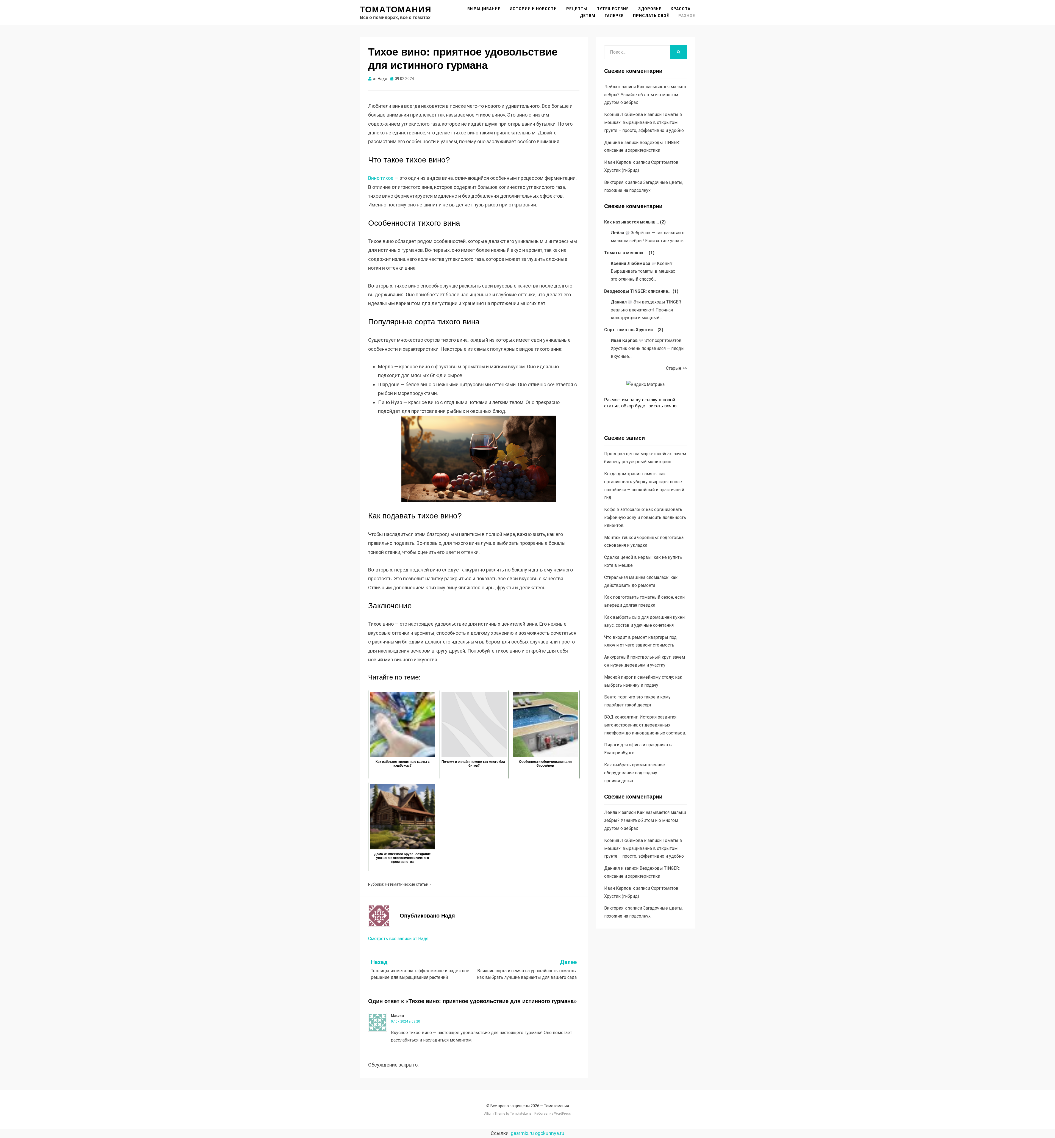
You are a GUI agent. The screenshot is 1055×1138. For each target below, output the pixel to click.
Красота (680, 9)
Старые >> (676, 368)
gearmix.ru (522, 1133)
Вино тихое (380, 178)
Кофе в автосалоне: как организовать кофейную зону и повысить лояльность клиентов (645, 517)
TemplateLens (521, 1113)
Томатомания (396, 9)
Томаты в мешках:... (626, 252)
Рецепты (576, 9)
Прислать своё (651, 15)
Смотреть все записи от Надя (398, 938)
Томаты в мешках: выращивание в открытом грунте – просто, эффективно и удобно (644, 122)
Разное (686, 15)
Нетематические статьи (406, 884)
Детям (587, 15)
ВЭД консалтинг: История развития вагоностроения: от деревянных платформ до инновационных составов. (645, 725)
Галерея (614, 15)
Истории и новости (533, 9)
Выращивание (483, 9)
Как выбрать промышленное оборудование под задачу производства (634, 772)
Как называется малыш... (631, 222)
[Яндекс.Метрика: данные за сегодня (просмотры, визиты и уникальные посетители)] (645, 385)
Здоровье (649, 9)
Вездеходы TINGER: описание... (637, 291)
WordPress (562, 1113)
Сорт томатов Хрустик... (630, 329)
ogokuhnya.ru (549, 1133)
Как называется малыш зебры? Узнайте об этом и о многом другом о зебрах (645, 94)
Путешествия (612, 9)
